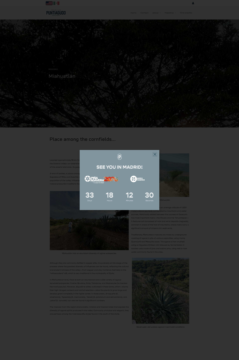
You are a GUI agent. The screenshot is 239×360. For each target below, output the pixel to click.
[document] (119, 180)
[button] (155, 154)
